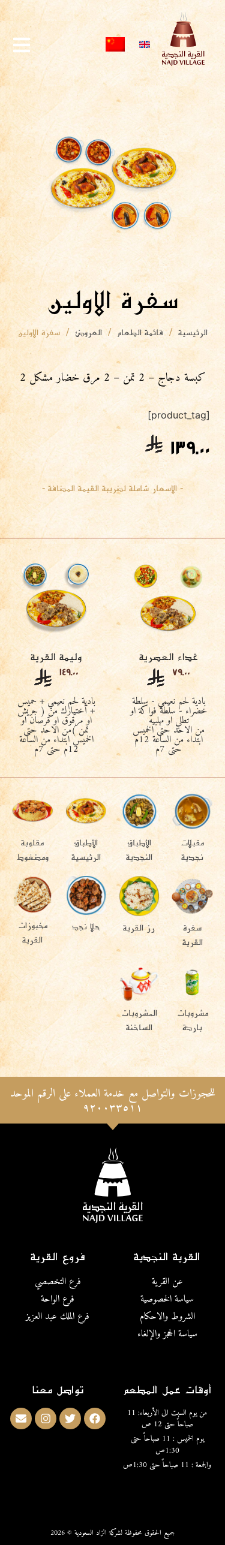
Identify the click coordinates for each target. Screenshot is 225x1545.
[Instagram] (45, 1418)
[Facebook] (95, 1418)
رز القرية (139, 927)
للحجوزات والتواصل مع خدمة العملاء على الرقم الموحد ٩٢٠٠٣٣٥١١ (112, 1100)
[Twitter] (70, 1418)
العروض (88, 332)
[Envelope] (21, 1418)
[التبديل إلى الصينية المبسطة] (115, 44)
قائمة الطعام (140, 332)
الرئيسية (193, 332)
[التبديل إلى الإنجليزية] (144, 44)
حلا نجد (86, 926)
